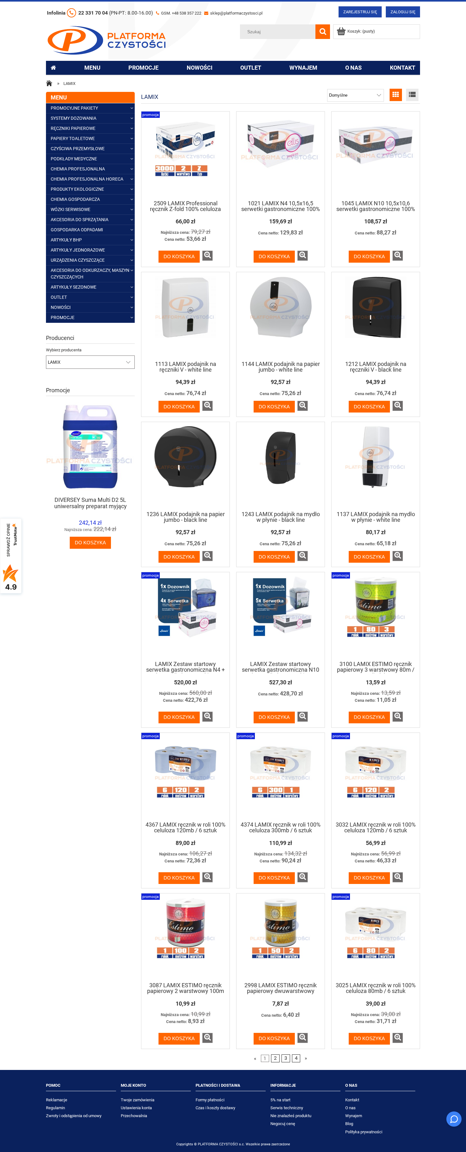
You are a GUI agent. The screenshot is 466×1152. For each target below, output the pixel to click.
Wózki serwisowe (70, 209)
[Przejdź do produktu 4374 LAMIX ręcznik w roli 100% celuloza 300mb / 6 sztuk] (280, 776)
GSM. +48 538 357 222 (180, 13)
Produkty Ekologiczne (77, 189)
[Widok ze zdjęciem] (396, 95)
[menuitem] (92, 68)
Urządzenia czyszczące (78, 260)
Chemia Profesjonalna (78, 168)
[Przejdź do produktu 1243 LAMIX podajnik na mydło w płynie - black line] (280, 465)
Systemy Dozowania (73, 118)
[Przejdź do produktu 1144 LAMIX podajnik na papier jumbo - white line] (280, 315)
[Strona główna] (106, 39)
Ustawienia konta (136, 1107)
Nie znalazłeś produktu (290, 1115)
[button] (207, 256)
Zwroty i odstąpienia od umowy (73, 1115)
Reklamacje (56, 1100)
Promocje (62, 317)
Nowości (61, 307)
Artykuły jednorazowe (78, 250)
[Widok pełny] (412, 95)
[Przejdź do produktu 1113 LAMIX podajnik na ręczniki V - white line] (185, 315)
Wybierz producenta (63, 350)
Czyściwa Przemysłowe (78, 148)
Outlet (59, 297)
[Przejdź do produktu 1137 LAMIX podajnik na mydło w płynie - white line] (376, 465)
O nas (350, 1107)
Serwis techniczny (286, 1107)
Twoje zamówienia (137, 1100)
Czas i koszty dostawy (215, 1107)
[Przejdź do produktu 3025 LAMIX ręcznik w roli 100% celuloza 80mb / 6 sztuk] (376, 937)
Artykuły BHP (66, 239)
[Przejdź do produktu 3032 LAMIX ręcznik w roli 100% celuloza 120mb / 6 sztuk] (376, 776)
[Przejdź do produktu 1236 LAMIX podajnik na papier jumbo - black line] (185, 465)
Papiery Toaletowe (73, 138)
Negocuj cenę (282, 1123)
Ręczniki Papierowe (73, 128)
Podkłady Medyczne (74, 158)
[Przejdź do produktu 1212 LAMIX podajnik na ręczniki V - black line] (376, 315)
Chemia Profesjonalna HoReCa (87, 179)
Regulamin (55, 1107)
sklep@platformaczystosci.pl (235, 13)
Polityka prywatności (363, 1132)
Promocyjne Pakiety (74, 108)
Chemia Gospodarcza (75, 199)
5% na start (280, 1100)
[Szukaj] (322, 31)
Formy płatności (210, 1100)
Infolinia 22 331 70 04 (100, 13)
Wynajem (353, 1115)
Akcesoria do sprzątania (79, 219)
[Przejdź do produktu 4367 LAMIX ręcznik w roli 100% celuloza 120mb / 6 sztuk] (185, 776)
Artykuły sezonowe (73, 287)
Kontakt (352, 1100)
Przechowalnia (134, 1115)
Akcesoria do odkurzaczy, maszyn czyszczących (90, 273)
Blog (349, 1123)
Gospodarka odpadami (77, 229)
